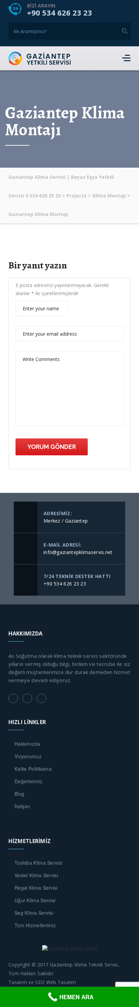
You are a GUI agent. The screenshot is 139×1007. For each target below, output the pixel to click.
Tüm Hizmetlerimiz (35, 925)
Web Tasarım (61, 982)
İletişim (22, 806)
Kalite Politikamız (33, 768)
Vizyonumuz (28, 756)
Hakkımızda (27, 743)
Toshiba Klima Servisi (38, 862)
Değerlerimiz (29, 781)
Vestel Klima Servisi (36, 875)
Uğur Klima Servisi (35, 900)
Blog (19, 793)
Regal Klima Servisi (36, 887)
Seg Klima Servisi (34, 912)
